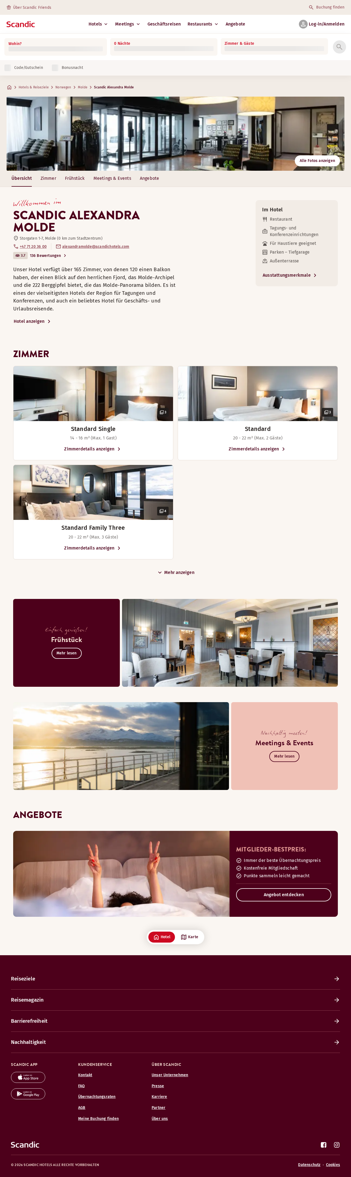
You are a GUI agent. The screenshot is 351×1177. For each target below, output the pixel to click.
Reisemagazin (27, 1000)
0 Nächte (122, 43)
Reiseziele (23, 979)
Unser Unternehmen (170, 1075)
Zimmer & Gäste (239, 43)
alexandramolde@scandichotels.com (95, 246)
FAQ (81, 1086)
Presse (158, 1086)
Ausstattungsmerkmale (287, 275)
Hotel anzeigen (29, 321)
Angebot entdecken (284, 894)
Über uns (160, 1118)
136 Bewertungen (45, 255)
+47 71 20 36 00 (33, 246)
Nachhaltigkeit (28, 1042)
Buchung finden (330, 7)
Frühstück (75, 178)
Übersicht (22, 178)
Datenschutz (309, 1164)
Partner (158, 1107)
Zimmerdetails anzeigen (89, 449)
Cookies (333, 1164)
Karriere (159, 1096)
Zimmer (48, 178)
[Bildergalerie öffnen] (93, 393)
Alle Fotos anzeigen (317, 160)
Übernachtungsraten (97, 1096)
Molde (83, 87)
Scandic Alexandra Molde (114, 87)
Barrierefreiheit (29, 1021)
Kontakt (85, 1075)
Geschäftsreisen (164, 24)
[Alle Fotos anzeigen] (175, 134)
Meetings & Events (112, 178)
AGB (82, 1107)
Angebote (235, 24)
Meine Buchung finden (98, 1118)
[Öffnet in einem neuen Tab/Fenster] (28, 1081)
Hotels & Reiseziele (34, 87)
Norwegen (63, 87)
